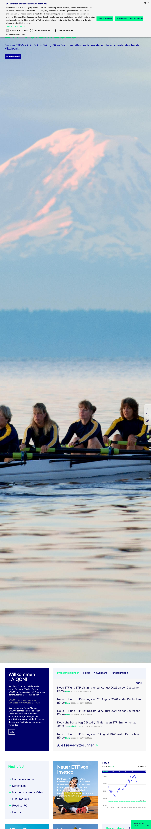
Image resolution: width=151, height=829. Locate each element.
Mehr (12, 732)
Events (16, 812)
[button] (51, 34)
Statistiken (19, 786)
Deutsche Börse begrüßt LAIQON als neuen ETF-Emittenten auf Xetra (97, 724)
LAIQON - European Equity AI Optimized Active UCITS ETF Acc (24, 701)
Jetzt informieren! (13, 56)
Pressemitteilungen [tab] (68, 672)
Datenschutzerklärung (15, 26)
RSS (138, 683)
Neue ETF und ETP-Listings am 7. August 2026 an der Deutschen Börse (98, 735)
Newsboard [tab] (100, 672)
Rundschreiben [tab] (119, 672)
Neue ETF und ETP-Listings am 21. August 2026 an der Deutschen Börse (98, 689)
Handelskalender (23, 779)
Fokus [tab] (86, 672)
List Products (20, 799)
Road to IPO (19, 805)
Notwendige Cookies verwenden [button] (130, 18)
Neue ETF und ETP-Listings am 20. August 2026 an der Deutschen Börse (99, 700)
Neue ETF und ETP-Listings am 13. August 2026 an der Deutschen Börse (98, 712)
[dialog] (75, 18)
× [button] (148, 3)
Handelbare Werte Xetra (27, 792)
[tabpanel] (100, 715)
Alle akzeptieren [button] (105, 19)
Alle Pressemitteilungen (76, 745)
